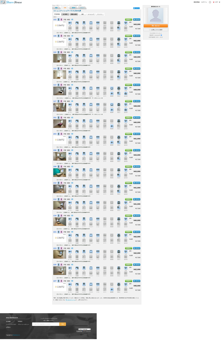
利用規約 (20, 321)
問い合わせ (156, 26)
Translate (88, 331)
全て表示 (65, 14)
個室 (82, 14)
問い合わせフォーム (70, 299)
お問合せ (8, 327)
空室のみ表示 (74, 14)
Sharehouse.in (16, 335)
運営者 (73, 7)
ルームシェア (91, 14)
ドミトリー (99, 14)
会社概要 (8, 321)
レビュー (82, 7)
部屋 (65, 7)
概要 (56, 7)
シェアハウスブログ (11, 324)
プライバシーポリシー (23, 324)
